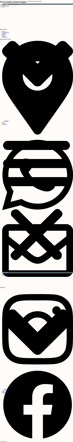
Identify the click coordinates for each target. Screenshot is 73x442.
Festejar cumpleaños (5, 274)
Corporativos (6, 120)
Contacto (3, 123)
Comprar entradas (5, 4)
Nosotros (3, 273)
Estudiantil (6, 121)
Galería (3, 122)
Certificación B (4, 124)
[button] (36, 198)
